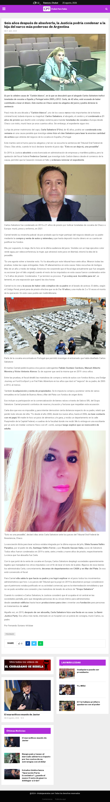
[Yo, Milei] (67, 690)
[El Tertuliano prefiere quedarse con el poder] (67, 706)
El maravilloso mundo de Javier (22, 714)
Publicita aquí (60, 799)
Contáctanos (47, 799)
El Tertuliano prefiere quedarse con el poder (88, 703)
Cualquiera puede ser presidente (88, 670)
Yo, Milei (81, 686)
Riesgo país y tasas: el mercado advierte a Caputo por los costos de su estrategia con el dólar (36, 758)
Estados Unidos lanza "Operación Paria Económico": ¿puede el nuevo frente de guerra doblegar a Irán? (34, 775)
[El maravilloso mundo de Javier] (27, 695)
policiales (10, 634)
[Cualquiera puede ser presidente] (67, 673)
